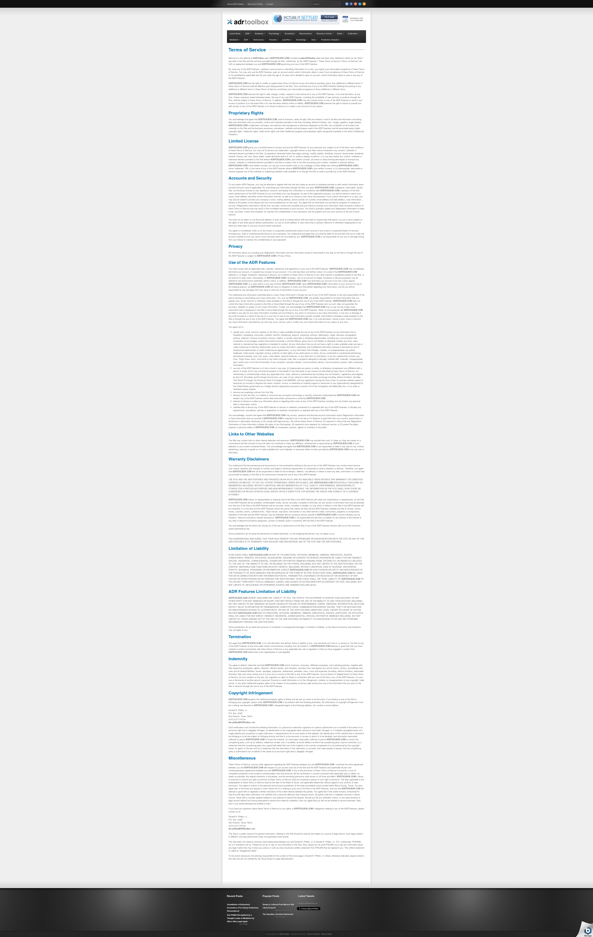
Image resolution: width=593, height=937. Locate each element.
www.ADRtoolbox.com (310, 57)
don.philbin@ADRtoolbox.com (242, 722)
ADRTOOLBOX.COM (279, 57)
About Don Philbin (255, 4)
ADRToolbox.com (261, 57)
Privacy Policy (326, 934)
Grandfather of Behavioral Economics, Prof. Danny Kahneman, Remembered (243, 907)
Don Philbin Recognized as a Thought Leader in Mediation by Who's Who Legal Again (240, 918)
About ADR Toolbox (235, 4)
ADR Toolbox (284, 934)
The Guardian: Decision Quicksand (278, 914)
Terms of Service (313, 934)
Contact (270, 4)
